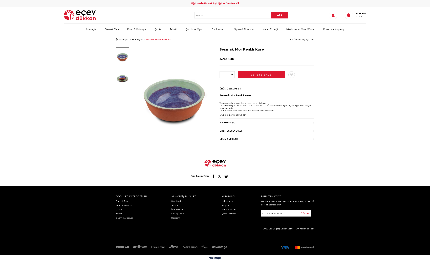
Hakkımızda (227, 201)
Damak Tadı (112, 29)
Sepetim (175, 205)
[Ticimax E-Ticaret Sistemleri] (215, 258)
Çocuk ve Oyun (194, 29)
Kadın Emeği (270, 29)
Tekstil (173, 29)
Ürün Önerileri (229, 139)
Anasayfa (91, 29)
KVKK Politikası (229, 209)
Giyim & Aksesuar (244, 29)
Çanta (158, 29)
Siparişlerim (177, 201)
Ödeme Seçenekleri (231, 131)
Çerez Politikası (229, 213)
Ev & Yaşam (219, 29)
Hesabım (175, 218)
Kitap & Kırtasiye (136, 29)
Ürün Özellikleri (230, 88)
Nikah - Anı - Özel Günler (300, 29)
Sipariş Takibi (177, 213)
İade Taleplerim (178, 209)
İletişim (225, 205)
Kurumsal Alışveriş (333, 29)
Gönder (305, 213)
